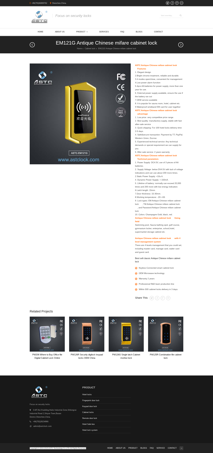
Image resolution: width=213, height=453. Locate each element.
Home (40, 32)
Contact (158, 32)
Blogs (139, 32)
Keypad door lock (89, 406)
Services (104, 32)
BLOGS (143, 448)
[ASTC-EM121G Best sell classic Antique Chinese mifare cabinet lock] (80, 113)
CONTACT (172, 448)
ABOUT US (120, 448)
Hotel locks (87, 394)
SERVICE (160, 448)
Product (80, 32)
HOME (110, 448)
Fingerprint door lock (90, 400)
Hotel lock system (90, 430)
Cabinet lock (90, 49)
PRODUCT (133, 448)
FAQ (122, 32)
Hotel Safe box (88, 424)
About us (60, 32)
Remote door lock (89, 418)
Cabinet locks (88, 412)
